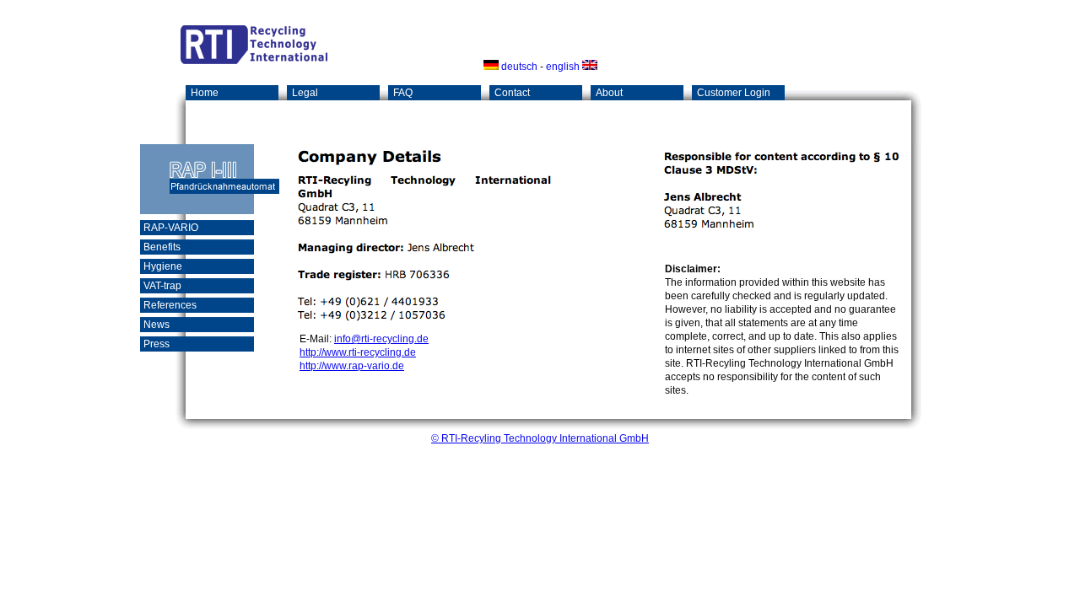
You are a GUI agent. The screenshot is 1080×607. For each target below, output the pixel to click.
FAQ (403, 93)
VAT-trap (162, 286)
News (156, 324)
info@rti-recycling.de (381, 339)
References (170, 305)
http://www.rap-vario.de (352, 366)
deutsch (518, 67)
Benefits (162, 247)
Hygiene (162, 266)
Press (156, 344)
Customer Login (733, 93)
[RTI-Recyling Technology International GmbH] (254, 61)
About (609, 93)
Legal (305, 93)
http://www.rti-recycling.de (358, 352)
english (564, 67)
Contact (512, 93)
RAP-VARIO (170, 228)
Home (205, 93)
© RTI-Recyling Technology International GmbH (540, 438)
